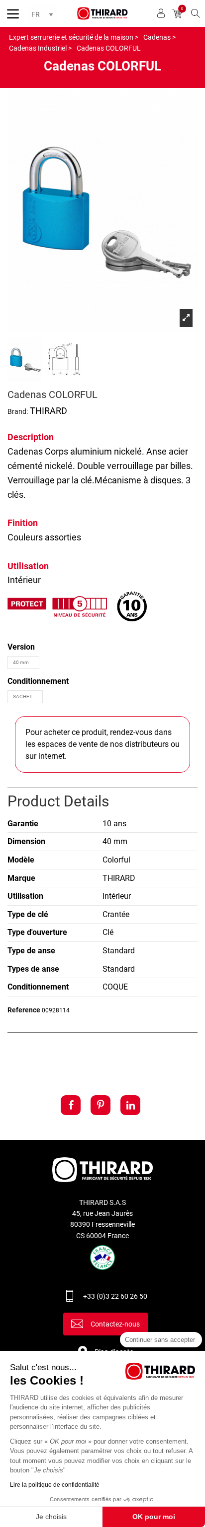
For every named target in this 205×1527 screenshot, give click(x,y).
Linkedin (130, 1105)
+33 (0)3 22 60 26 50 (115, 1296)
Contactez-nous (115, 1324)
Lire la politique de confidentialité (55, 1484)
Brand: (17, 411)
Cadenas (25, 451)
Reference (23, 1010)
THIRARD (48, 410)
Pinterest (100, 1105)
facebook (71, 1105)
